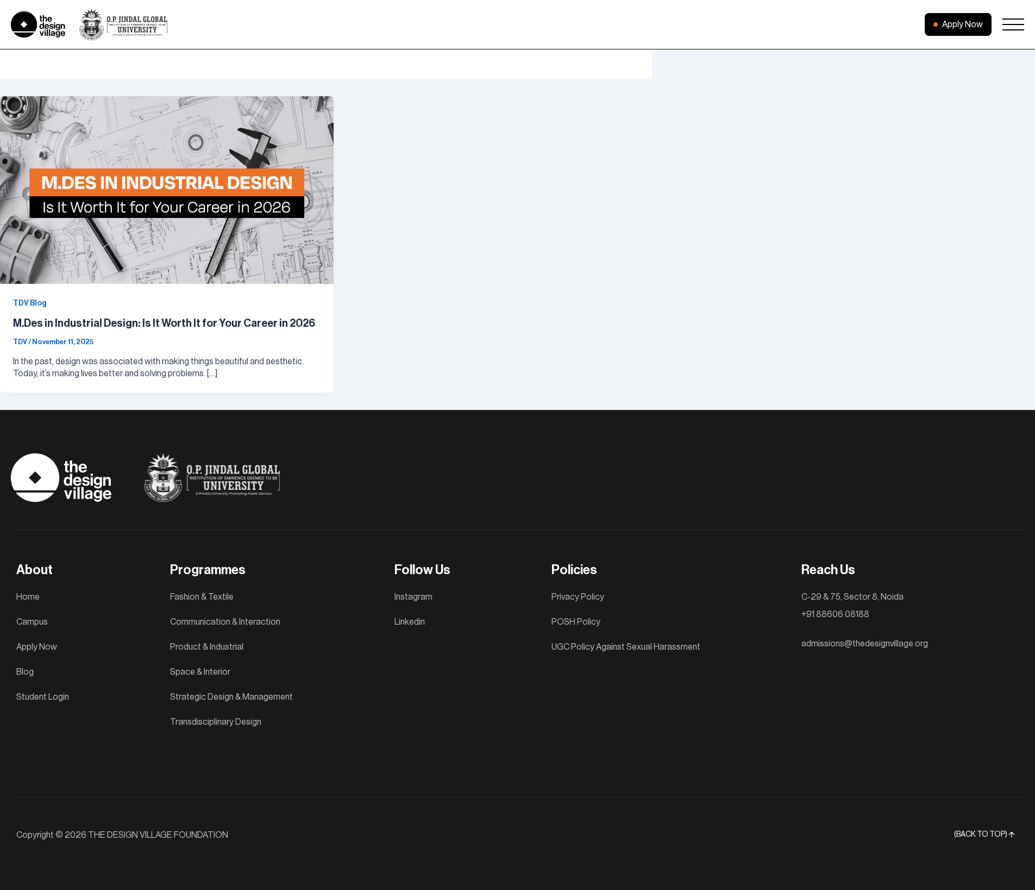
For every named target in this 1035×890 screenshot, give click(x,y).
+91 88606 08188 (835, 614)
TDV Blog (30, 303)
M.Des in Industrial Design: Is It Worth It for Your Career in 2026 (164, 323)
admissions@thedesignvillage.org (864, 643)
